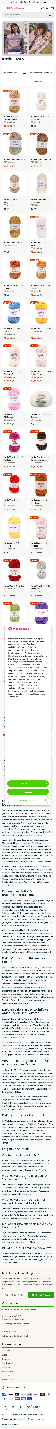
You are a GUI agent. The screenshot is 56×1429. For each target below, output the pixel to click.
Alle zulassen (27, 783)
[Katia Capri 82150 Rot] (14, 570)
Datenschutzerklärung (35, 676)
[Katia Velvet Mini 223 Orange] (14, 270)
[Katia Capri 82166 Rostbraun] (41, 484)
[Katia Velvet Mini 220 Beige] (14, 184)
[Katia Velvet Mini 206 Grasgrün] (14, 613)
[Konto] (47, 8)
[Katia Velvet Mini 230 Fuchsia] (14, 441)
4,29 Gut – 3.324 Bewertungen (33, 2)
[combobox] (28, 15)
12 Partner (43, 667)
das (3, 859)
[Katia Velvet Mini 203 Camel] (41, 270)
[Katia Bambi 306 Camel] (14, 144)
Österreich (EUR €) (14, 1387)
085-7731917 (10, 1331)
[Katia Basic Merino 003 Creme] (41, 398)
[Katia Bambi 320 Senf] (14, 227)
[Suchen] (50, 14)
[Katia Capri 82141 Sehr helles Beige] (41, 355)
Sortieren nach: (40, 73)
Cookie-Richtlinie (19, 679)
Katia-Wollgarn (20, 859)
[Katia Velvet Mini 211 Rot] (14, 484)
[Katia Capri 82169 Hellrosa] (41, 527)
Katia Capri (7, 855)
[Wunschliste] (42, 8)
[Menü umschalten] (3, 8)
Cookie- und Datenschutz (13, 1419)
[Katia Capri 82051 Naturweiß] (14, 355)
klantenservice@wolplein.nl (16, 1336)
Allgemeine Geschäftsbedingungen (28, 1414)
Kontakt (5, 1414)
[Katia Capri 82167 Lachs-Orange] (14, 101)
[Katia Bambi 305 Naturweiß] (41, 184)
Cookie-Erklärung (40, 694)
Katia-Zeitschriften (20, 1028)
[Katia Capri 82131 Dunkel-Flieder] (41, 613)
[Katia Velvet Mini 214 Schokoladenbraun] (41, 441)
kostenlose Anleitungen (43, 1028)
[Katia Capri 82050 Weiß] (41, 227)
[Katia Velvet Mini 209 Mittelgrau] (41, 570)
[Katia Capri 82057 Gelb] (41, 312)
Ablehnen (28, 792)
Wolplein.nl (14, 1424)
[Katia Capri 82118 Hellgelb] (14, 527)
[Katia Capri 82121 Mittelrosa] (14, 398)
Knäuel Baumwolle (28, 852)
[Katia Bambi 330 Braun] (41, 144)
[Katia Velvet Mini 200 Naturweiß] (41, 101)
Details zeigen (27, 801)
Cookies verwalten (36, 1419)
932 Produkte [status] (36, 81)
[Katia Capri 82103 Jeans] (14, 312)
